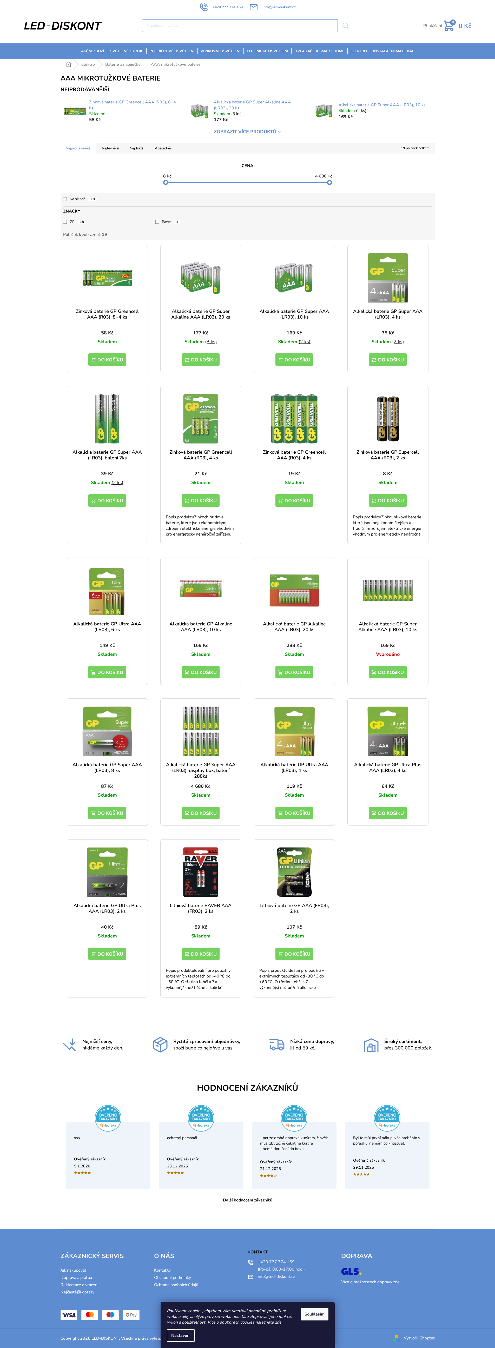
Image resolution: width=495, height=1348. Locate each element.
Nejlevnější (110, 148)
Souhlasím (315, 1314)
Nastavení (180, 1335)
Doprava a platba (76, 1277)
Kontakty (162, 1270)
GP (77, 221)
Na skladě (82, 198)
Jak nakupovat (73, 1270)
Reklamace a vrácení (79, 1284)
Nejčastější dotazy (77, 1292)
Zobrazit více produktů (245, 132)
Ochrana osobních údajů (176, 1284)
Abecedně (163, 148)
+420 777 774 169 (276, 1262)
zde (278, 1322)
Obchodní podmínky (172, 1277)
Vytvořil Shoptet (419, 1338)
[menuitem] (92, 51)
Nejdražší (137, 148)
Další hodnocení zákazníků (247, 1200)
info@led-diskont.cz (276, 1276)
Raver (170, 221)
